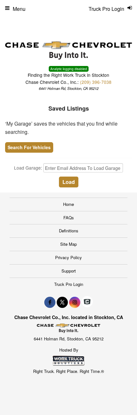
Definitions (68, 231)
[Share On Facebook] (49, 302)
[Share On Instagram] (74, 302)
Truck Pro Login (68, 284)
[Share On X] (62, 302)
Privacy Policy (68, 257)
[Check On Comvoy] (87, 302)
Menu (19, 8)
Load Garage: (28, 168)
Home (68, 204)
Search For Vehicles (29, 147)
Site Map (68, 244)
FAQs (68, 218)
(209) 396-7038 (96, 82)
